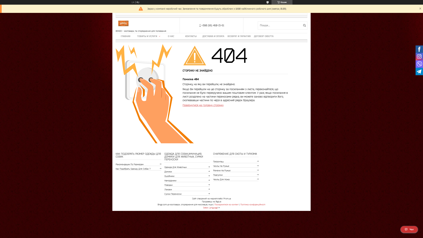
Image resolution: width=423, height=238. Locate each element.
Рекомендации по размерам (130, 164)
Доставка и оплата (213, 36)
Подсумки (218, 175)
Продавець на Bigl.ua (211, 201)
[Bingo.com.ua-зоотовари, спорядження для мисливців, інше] (123, 24)
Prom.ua (227, 199)
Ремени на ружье (222, 170)
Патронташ (218, 161)
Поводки (168, 185)
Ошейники (169, 176)
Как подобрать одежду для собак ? (133, 169)
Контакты (191, 36)
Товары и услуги (147, 36)
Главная (125, 36)
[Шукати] (304, 25)
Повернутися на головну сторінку (203, 105)
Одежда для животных (175, 167)
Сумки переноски (172, 194)
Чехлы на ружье (221, 166)
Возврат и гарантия (239, 36)
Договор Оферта (263, 36)
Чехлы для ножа (221, 179)
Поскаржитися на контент (226, 204)
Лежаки (168, 189)
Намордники (170, 180)
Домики (168, 171)
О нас (171, 36)
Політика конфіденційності (252, 204)
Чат (412, 229)
